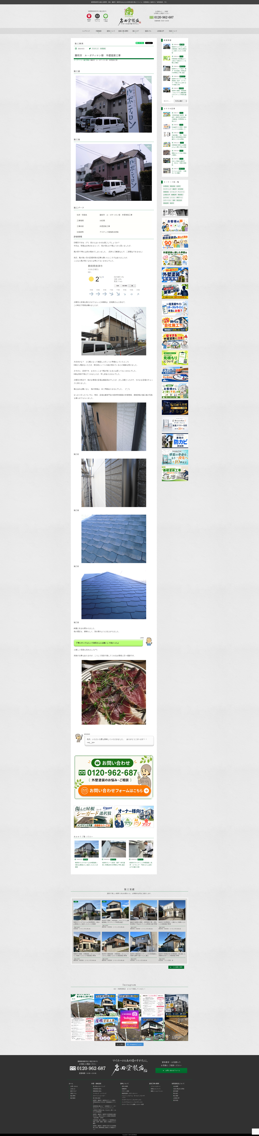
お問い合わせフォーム (173, 1070)
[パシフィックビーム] (175, 440)
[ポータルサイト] (175, 308)
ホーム (71, 1083)
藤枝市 (175, 189)
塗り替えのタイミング (99, 1086)
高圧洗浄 (179, 200)
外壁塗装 (103, 48)
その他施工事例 (177, 967)
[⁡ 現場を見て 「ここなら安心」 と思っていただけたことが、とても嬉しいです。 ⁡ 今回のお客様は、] (153, 1006)
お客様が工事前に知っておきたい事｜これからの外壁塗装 (104, 1111)
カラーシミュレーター (99, 1095)
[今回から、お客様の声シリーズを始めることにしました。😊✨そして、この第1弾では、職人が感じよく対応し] (82, 1029)
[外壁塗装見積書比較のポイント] (175, 357)
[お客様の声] (175, 225)
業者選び (180, 194)
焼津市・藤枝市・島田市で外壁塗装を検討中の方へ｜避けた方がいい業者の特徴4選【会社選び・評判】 (104, 1116)
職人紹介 (175, 1093)
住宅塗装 (180, 189)
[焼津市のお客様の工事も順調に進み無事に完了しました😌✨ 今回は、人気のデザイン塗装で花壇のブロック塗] (176, 1029)
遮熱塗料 (166, 203)
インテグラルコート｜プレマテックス (132, 1102)
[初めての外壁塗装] (175, 275)
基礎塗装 (166, 192)
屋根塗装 (172, 186)
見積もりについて (155, 1088)
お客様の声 (160, 31)
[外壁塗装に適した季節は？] (175, 258)
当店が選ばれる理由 (178, 1088)
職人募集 (175, 1095)
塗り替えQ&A (96, 1098)
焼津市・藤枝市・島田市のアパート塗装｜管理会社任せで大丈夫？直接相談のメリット (104, 1102)
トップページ (86, 31)
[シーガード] (93, 817)
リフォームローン (155, 1086)
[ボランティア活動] (175, 374)
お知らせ (72, 1088)
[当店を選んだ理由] (175, 241)
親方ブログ (73, 1091)
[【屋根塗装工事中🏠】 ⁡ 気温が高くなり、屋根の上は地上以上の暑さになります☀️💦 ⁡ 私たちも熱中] (106, 1029)
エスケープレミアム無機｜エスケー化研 (133, 1104)
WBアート (180, 197)
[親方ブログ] (175, 212)
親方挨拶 (175, 1091)
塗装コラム (148, 31)
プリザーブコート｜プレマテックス (131, 1099)
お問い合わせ (74, 1086)
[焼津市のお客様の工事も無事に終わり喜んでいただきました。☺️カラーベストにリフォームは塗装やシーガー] (129, 1029)
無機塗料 (174, 194)
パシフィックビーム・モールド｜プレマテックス (133, 1096)
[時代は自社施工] (175, 324)
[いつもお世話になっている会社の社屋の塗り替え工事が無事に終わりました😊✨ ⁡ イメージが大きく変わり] (153, 1029)
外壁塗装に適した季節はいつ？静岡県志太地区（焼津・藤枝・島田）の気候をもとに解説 (104, 1121)
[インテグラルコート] (175, 457)
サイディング (167, 189)
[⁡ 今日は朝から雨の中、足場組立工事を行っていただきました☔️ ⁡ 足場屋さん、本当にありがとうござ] (176, 1006)
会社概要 (175, 1086)
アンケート (181, 192)
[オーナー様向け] (134, 817)
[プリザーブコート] (175, 424)
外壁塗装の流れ (97, 1088)
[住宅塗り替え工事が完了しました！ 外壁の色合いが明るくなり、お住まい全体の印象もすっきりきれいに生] (129, 1006)
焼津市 (178, 186)
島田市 (172, 203)
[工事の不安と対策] (175, 391)
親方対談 (175, 1100)
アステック (95, 48)
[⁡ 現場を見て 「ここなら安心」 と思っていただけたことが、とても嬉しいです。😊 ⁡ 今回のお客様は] (106, 1006)
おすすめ (166, 197)
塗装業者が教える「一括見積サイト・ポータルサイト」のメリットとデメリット (104, 1107)
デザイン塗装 (125, 1091)
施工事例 (86, 60)
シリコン (172, 197)
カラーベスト (167, 200)
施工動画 (72, 1098)
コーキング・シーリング (99, 1093)
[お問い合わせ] (114, 777)
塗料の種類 (125, 1086)
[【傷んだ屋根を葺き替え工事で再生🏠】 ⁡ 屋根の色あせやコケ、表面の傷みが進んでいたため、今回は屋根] (82, 1006)
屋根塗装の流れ (97, 1091)
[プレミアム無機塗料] (175, 407)
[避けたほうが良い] (175, 291)
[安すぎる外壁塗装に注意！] (175, 341)
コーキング (173, 192)
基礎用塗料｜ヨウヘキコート (130, 1093)
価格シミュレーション (157, 1091)
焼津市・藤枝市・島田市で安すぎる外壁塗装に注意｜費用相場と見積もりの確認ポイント (104, 1127)
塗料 (174, 200)
